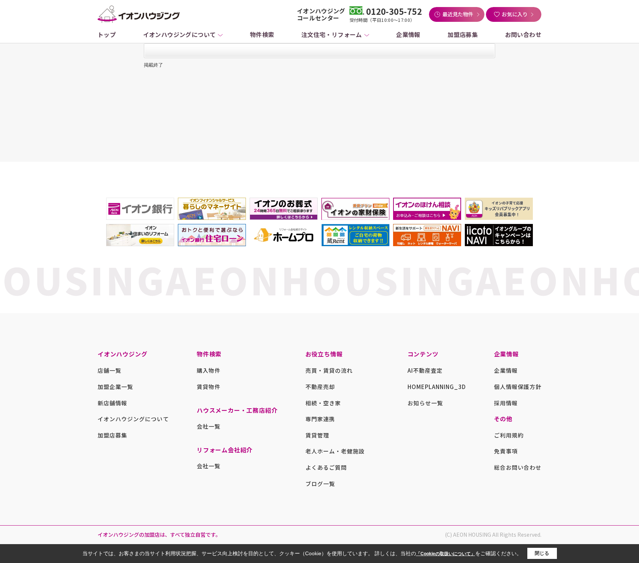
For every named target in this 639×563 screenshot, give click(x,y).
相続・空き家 (323, 403)
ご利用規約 (509, 435)
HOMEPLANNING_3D (437, 387)
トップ (107, 34)
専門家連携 (320, 419)
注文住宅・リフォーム (331, 34)
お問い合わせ (523, 34)
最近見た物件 (457, 14)
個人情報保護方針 (517, 387)
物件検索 (262, 34)
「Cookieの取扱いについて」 (445, 553)
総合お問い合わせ (517, 467)
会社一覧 (208, 426)
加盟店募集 (462, 34)
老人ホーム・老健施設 (335, 451)
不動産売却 (320, 387)
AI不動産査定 (425, 370)
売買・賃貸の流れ (329, 370)
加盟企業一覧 (115, 387)
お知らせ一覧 (425, 403)
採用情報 (506, 403)
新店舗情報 (112, 403)
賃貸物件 (208, 387)
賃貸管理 (317, 435)
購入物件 (208, 370)
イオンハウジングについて (179, 34)
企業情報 (408, 34)
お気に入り (515, 14)
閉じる (542, 553)
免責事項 (506, 451)
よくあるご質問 (326, 467)
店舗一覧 (109, 370)
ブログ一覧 (320, 483)
